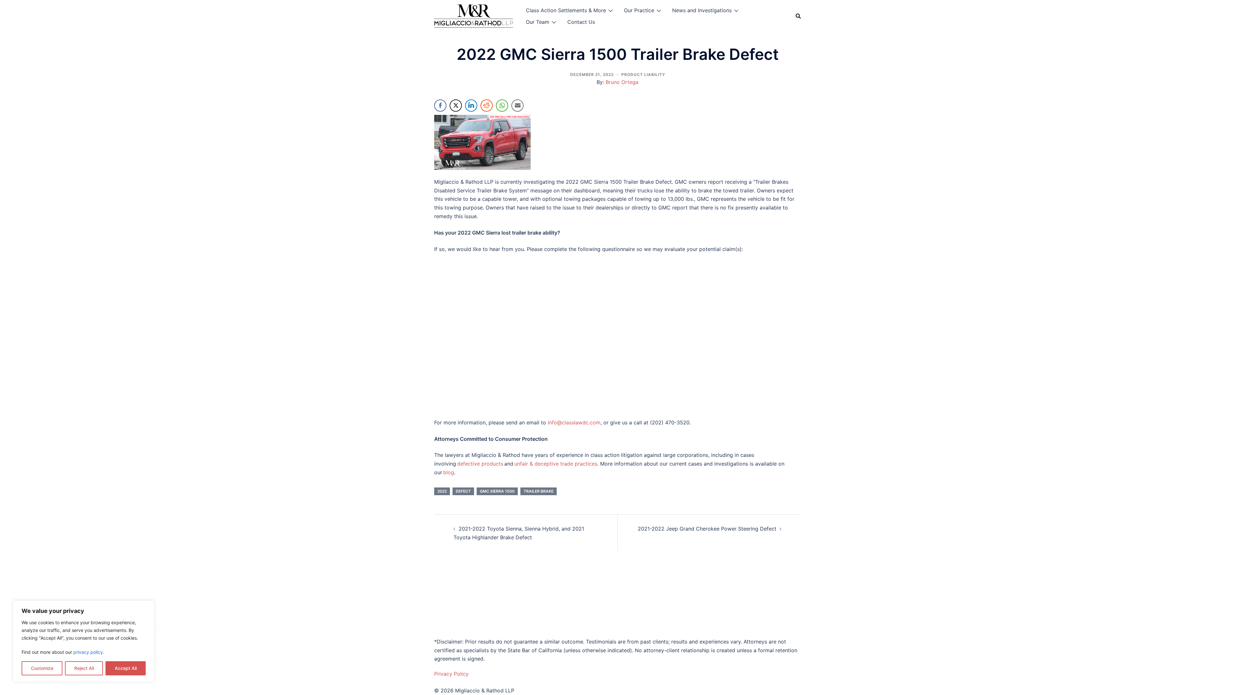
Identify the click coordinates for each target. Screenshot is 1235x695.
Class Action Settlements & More (566, 10)
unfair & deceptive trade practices (555, 463)
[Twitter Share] (456, 105)
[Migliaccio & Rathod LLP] (473, 15)
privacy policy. (88, 652)
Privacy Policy (451, 674)
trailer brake (538, 491)
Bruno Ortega (622, 82)
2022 (442, 491)
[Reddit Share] (486, 105)
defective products (480, 463)
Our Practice (639, 10)
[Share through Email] (517, 105)
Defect (463, 491)
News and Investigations (702, 10)
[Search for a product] (798, 16)
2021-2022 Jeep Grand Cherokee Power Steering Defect (707, 528)
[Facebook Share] (440, 105)
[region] (83, 641)
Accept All (126, 668)
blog (448, 472)
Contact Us (581, 22)
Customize (42, 668)
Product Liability (643, 74)
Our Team (537, 22)
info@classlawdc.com (574, 422)
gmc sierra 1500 (497, 491)
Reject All (84, 668)
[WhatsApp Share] (502, 105)
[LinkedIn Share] (471, 105)
